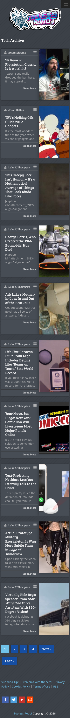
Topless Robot (23, 713)
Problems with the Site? (37, 682)
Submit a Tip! (10, 682)
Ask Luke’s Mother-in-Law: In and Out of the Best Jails (20, 298)
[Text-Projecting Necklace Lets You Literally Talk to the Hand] (54, 490)
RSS (55, 686)
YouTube (22, 700)
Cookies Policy (21, 686)
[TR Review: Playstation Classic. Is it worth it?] (54, 74)
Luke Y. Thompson (19, 167)
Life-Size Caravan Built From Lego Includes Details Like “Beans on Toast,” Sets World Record (19, 362)
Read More (29, 88)
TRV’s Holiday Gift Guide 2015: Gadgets (19, 121)
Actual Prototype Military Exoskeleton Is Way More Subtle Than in (20, 543)
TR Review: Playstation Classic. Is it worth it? (20, 64)
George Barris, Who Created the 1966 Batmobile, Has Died (20, 243)
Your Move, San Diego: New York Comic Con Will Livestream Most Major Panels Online (18, 424)
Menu (65, 4)
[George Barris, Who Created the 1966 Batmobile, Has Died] (54, 251)
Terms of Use (41, 686)
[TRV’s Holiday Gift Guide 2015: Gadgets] (54, 132)
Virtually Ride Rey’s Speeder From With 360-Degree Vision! (20, 603)
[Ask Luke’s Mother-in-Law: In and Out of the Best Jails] (54, 308)
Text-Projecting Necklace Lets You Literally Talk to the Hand (20, 481)
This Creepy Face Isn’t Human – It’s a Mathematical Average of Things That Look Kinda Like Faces (20, 185)
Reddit (30, 700)
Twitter (13, 700)
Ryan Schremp (17, 52)
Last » (9, 661)
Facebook (5, 700)
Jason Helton (16, 110)
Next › (46, 649)
